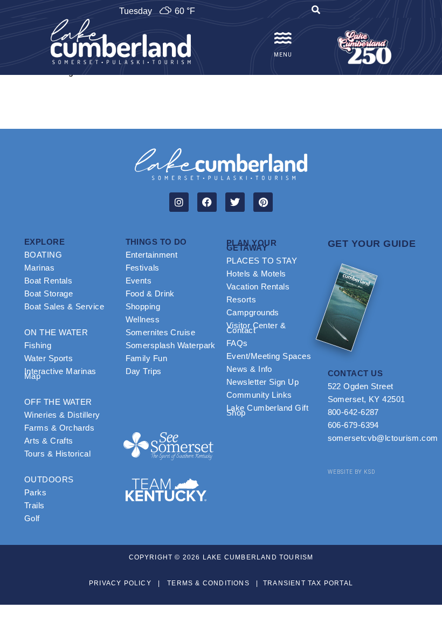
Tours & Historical (57, 453)
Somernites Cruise (161, 332)
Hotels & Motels (256, 273)
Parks (35, 492)
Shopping (143, 306)
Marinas (39, 267)
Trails (34, 505)
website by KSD (351, 472)
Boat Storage (48, 293)
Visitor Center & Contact (256, 328)
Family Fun (147, 358)
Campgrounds (252, 312)
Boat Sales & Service (64, 306)
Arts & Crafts (48, 440)
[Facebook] (207, 202)
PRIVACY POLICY (120, 583)
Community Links (259, 394)
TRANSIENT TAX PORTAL (308, 583)
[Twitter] (235, 202)
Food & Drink (150, 293)
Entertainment (152, 254)
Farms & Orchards (59, 427)
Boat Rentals (48, 280)
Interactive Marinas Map (60, 374)
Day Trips (144, 371)
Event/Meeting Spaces (268, 356)
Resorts (241, 299)
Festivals (143, 267)
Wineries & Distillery (62, 414)
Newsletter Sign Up (262, 381)
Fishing (37, 345)
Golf (32, 518)
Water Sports (48, 358)
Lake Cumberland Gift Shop (267, 410)
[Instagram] (179, 202)
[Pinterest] (263, 202)
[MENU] (283, 38)
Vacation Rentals (257, 286)
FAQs (237, 343)
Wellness (143, 319)
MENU (283, 55)
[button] (316, 11)
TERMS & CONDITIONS (208, 583)
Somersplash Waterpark (171, 345)
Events (139, 280)
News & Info (249, 369)
